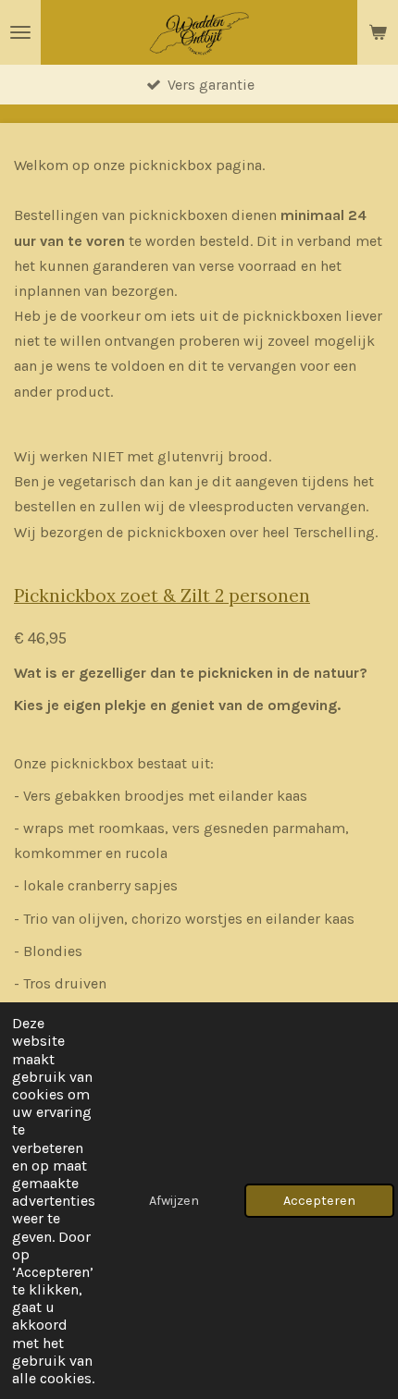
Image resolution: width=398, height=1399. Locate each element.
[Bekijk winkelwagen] (377, 32)
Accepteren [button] (319, 1201)
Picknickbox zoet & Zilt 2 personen (162, 595)
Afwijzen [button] (174, 1201)
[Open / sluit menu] (20, 32)
